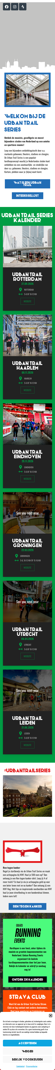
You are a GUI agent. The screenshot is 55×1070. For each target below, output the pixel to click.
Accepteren (27, 1043)
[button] (50, 1015)
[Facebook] (6, 6)
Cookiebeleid (20, 1066)
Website (27, 301)
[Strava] (22, 6)
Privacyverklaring (31, 1066)
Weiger (27, 1051)
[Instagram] (14, 6)
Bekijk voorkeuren (27, 1059)
